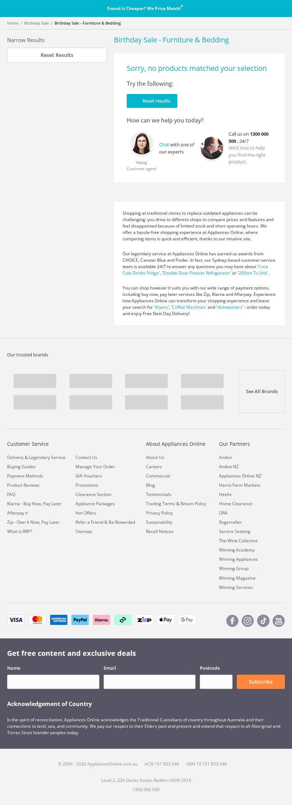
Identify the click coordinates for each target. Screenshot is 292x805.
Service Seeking (234, 531)
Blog (150, 485)
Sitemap (83, 531)
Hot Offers (85, 513)
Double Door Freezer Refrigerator (196, 273)
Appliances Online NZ (240, 476)
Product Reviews (23, 485)
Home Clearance (235, 504)
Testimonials (158, 494)
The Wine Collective (238, 541)
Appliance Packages (95, 504)
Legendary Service (47, 457)
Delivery (15, 457)
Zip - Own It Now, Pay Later (33, 522)
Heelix (225, 494)
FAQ (11, 494)
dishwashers (229, 307)
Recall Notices (160, 531)
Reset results (156, 101)
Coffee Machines (188, 307)
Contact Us (86, 457)
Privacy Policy (159, 513)
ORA (223, 513)
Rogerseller (230, 522)
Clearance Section (93, 494)
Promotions (86, 485)
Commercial (158, 476)
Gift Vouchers (88, 476)
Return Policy (193, 504)
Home (13, 23)
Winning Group (234, 568)
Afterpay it (17, 513)
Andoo (225, 457)
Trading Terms (160, 504)
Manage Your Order (95, 467)
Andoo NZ (229, 467)
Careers (154, 467)
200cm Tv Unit (253, 273)
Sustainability (159, 522)
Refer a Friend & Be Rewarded (105, 522)
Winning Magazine (237, 578)
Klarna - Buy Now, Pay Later (34, 504)
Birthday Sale (36, 23)
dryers (161, 307)
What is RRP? (19, 531)
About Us (155, 457)
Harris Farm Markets (239, 485)
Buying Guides (21, 467)
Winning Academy (237, 550)
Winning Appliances (238, 559)
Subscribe (261, 681)
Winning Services (236, 587)
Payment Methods (25, 476)
